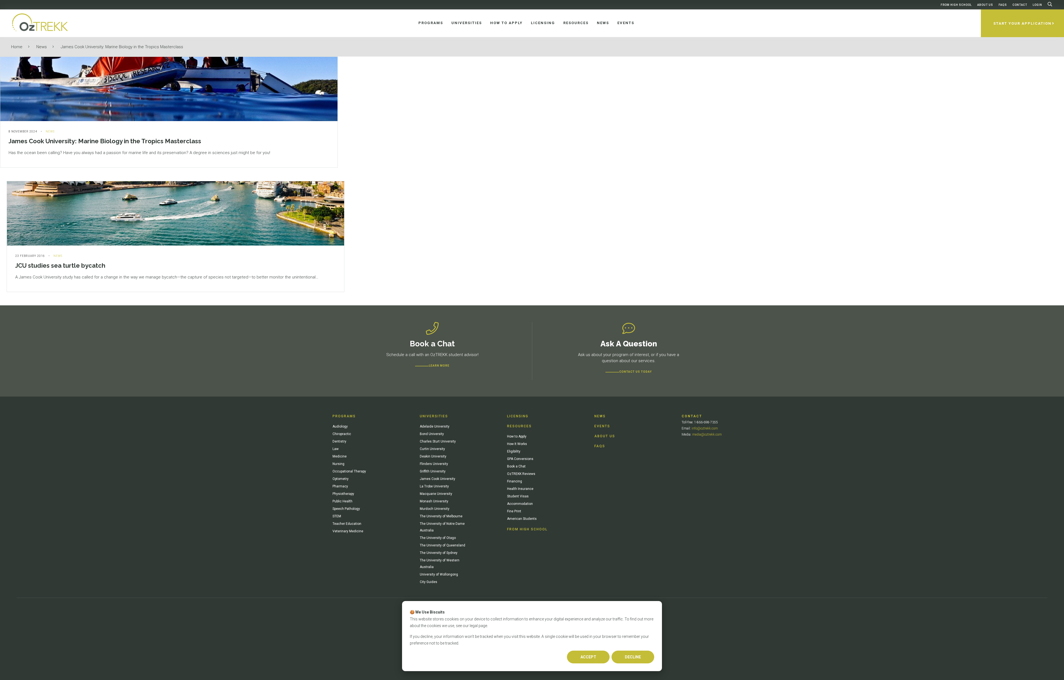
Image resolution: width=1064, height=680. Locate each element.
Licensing (517, 416)
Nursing (338, 464)
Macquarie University (436, 494)
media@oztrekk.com (707, 434)
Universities (434, 416)
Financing (514, 481)
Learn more (439, 365)
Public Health (342, 501)
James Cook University (437, 479)
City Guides (428, 582)
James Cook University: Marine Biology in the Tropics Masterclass (122, 46)
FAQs (1003, 4)
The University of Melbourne (441, 516)
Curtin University (432, 449)
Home (16, 46)
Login (1037, 4)
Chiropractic (341, 434)
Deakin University (433, 456)
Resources (519, 426)
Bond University (432, 434)
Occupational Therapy (349, 471)
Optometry (340, 479)
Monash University (434, 501)
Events (602, 426)
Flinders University (434, 464)
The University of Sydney (438, 553)
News (41, 46)
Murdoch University (434, 509)
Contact (1019, 4)
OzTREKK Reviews (521, 474)
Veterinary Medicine (347, 531)
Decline (633, 657)
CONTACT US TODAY (635, 371)
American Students (522, 519)
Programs (344, 416)
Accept (588, 657)
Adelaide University (434, 426)
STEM (336, 516)
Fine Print (514, 511)
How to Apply (516, 436)
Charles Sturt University (438, 441)
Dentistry (339, 441)
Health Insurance (520, 489)
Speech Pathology (346, 509)
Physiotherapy (343, 494)
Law (335, 449)
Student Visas (518, 496)
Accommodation (520, 504)
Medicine (339, 456)
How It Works (517, 444)
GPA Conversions (520, 459)
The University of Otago (438, 538)
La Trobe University (434, 486)
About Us (985, 4)
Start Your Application (1022, 23)
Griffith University (433, 471)
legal (474, 625)
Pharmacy (340, 486)
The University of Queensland (442, 545)
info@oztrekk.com (705, 428)
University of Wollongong (439, 574)
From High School (956, 4)
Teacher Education (346, 524)
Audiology (340, 426)
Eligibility (513, 451)
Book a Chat (516, 466)
